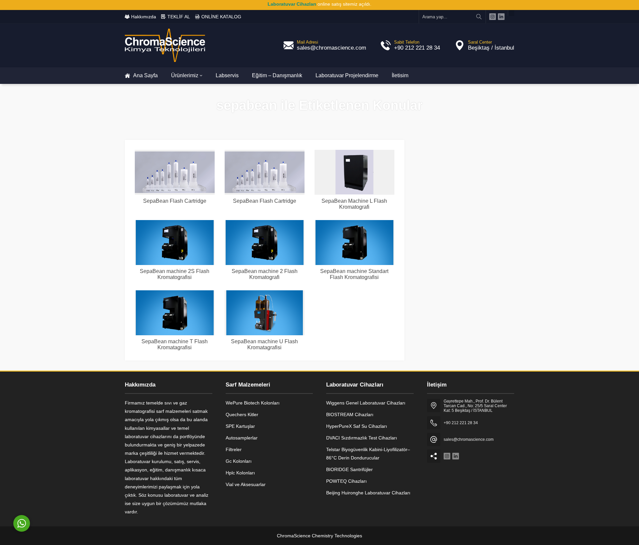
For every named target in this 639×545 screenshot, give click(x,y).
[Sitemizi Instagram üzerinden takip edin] (492, 16)
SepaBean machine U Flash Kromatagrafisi (264, 344)
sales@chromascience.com (331, 48)
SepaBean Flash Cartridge (174, 201)
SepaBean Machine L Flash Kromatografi (354, 204)
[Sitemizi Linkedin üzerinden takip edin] (501, 16)
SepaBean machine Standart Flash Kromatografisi (354, 274)
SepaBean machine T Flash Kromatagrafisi (174, 344)
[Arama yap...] (479, 16)
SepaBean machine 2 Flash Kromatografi (265, 274)
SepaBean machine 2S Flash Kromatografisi (174, 274)
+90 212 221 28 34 (417, 48)
